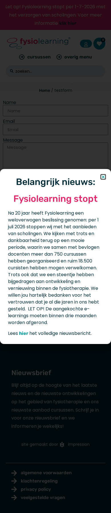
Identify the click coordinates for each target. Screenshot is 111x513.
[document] (55, 256)
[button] (103, 177)
